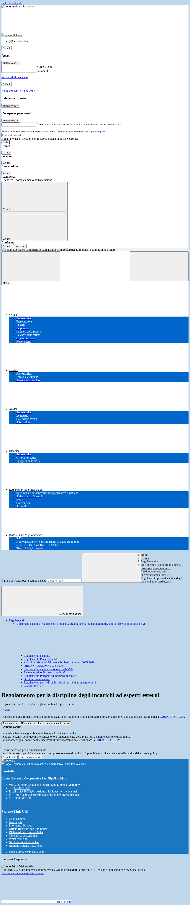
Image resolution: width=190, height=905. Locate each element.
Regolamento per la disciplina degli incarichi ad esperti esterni (60, 682)
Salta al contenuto (11, 3)
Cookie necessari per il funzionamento (24, 750)
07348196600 (22, 788)
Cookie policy (17, 818)
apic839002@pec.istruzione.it (48, 794)
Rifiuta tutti (32, 723)
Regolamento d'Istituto (37, 655)
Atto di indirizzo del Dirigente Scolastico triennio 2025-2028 (59, 662)
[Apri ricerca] (159, 266)
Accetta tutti (58, 723)
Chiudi (6, 152)
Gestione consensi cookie (24, 842)
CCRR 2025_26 (33, 685)
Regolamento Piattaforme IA (40, 659)
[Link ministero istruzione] (17, 6)
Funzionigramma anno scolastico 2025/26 (48, 669)
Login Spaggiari (97, 131)
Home (144, 554)
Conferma (20, 246)
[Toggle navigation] (30, 266)
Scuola (145, 558)
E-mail (40, 124)
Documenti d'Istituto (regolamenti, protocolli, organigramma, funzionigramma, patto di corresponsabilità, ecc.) (161, 569)
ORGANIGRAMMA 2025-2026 (43, 665)
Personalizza (10, 723)
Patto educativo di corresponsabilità (44, 672)
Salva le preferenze (30, 757)
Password (42, 70)
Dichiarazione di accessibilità (26, 832)
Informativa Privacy (20, 825)
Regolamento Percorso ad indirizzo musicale (50, 675)
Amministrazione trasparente (25, 845)
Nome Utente (44, 66)
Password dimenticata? (14, 77)
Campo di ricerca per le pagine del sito (23, 580)
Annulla (7, 246)
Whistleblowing (18, 838)
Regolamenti (148, 561)
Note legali (15, 822)
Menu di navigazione (70, 613)
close (6, 283)
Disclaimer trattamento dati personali (22, 873)
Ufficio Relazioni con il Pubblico (28, 828)
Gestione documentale (37, 679)
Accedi (6, 48)
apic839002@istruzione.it (47, 791)
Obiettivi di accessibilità (23, 835)
